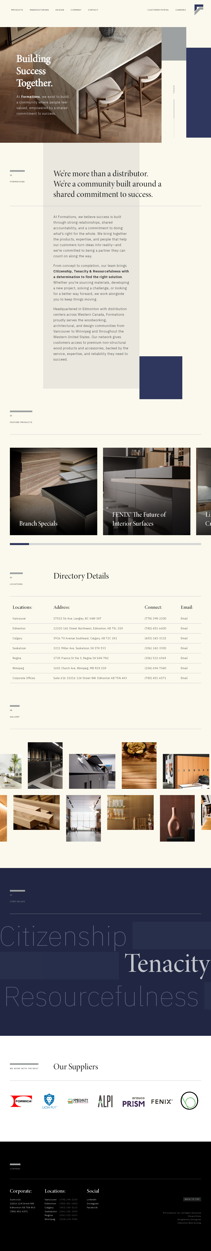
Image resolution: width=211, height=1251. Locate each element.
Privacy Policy (194, 1216)
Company (76, 10)
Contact (93, 10)
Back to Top (192, 1199)
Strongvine (195, 1219)
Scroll (174, 89)
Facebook (92, 1207)
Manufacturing (39, 10)
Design (60, 10)
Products (17, 10)
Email (184, 618)
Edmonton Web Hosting (189, 1223)
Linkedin (91, 1199)
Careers (181, 10)
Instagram (93, 1203)
